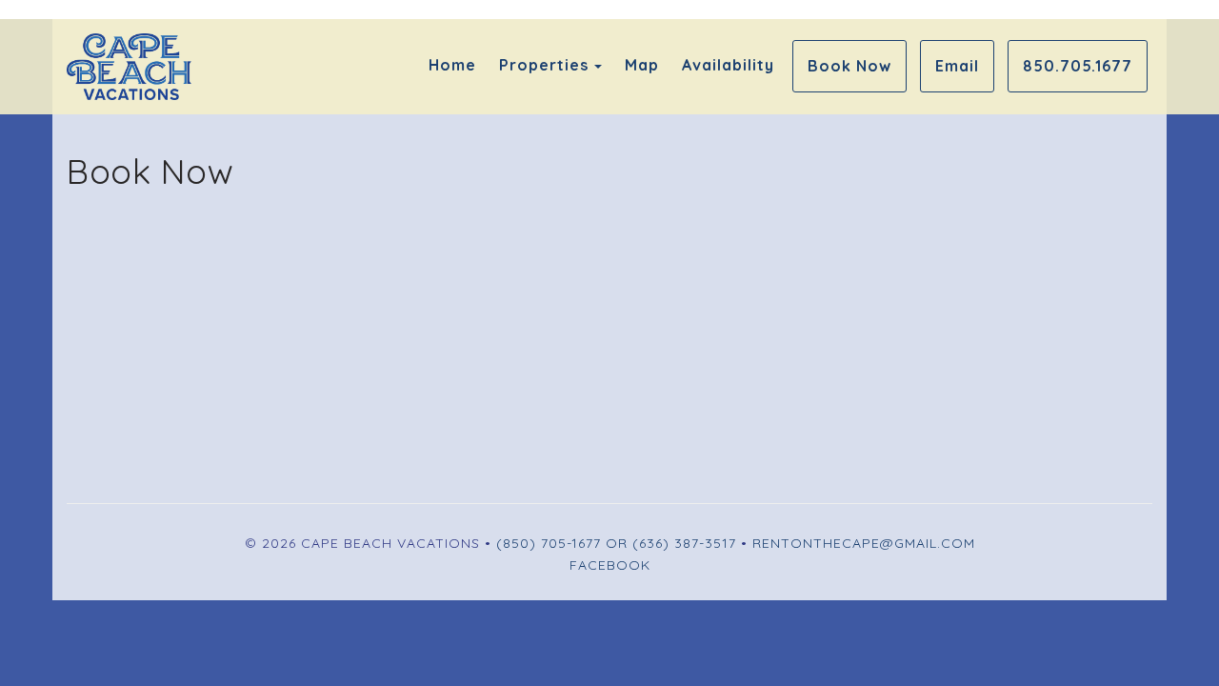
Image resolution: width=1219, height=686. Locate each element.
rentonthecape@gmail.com (863, 543)
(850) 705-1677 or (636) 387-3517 (616, 543)
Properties (544, 64)
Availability (728, 64)
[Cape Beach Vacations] (338, 66)
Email (957, 65)
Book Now (849, 65)
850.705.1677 (1077, 65)
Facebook (610, 565)
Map (642, 64)
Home (452, 64)
